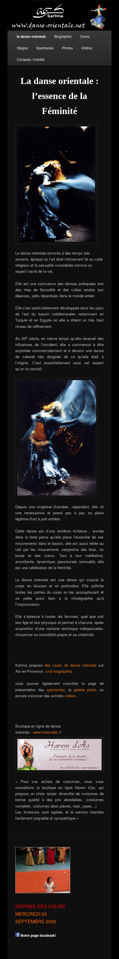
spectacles (56, 689)
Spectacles (44, 47)
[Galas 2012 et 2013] (42, 870)
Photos (67, 47)
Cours (85, 36)
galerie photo (85, 689)
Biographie (63, 36)
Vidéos (86, 47)
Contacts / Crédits (30, 59)
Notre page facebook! (38, 935)
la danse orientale (31, 36)
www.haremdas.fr (47, 732)
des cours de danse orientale (70, 665)
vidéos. (71, 695)
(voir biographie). (59, 671)
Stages (22, 47)
